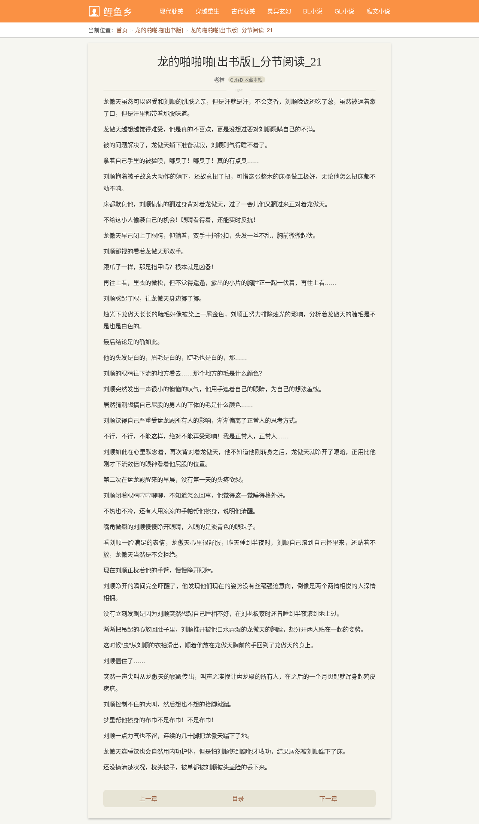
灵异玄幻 (279, 11)
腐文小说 (378, 11)
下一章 (328, 798)
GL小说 (344, 11)
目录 (238, 798)
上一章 (148, 798)
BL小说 (313, 11)
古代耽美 (243, 11)
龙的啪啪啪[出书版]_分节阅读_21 (231, 30)
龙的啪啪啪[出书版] (159, 30)
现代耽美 (171, 11)
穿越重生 (207, 11)
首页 (122, 30)
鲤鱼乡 (117, 11)
